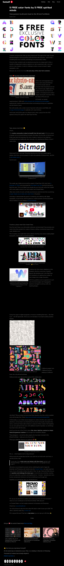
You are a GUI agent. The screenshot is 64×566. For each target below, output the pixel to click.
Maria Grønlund (29, 405)
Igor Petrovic (29, 399)
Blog (53, 2)
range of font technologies (17, 110)
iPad (49, 2)
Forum (58, 2)
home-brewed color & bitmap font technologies (36, 101)
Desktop (43, 2)
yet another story (15, 157)
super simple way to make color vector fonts (22, 194)
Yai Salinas (27, 391)
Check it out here (9, 556)
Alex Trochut (31, 383)
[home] (8, 1)
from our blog (28, 523)
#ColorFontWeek (31, 200)
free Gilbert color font (36, 185)
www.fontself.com (20, 506)
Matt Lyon (31, 413)
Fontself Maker (39, 469)
